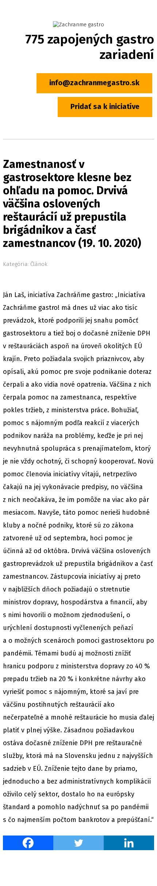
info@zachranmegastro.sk (94, 82)
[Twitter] (78, 843)
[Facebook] (28, 843)
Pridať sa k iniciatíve (104, 106)
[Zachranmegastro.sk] (78, 24)
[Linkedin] (129, 843)
